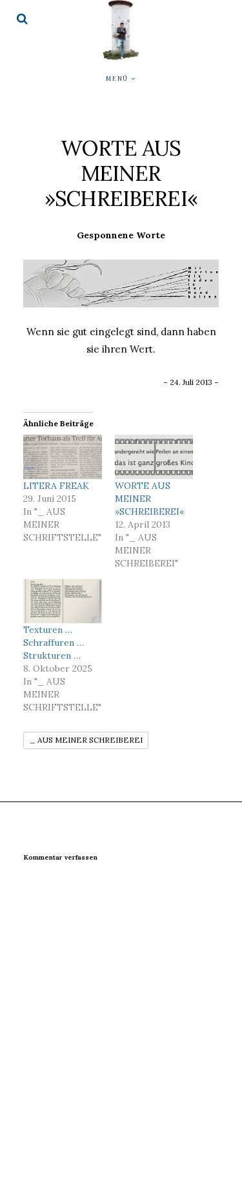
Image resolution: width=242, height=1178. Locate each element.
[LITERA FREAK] (62, 457)
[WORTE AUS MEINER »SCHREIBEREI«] (154, 457)
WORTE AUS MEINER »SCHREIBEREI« (149, 498)
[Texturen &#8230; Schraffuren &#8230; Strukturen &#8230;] (62, 601)
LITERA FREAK (56, 485)
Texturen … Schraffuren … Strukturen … (53, 642)
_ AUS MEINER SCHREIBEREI (86, 740)
